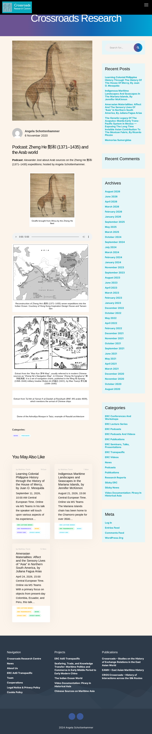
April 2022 (111, 323)
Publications (112, 472)
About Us (12, 668)
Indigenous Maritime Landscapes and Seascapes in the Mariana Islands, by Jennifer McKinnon (71, 481)
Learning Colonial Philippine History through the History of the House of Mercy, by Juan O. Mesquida (30, 481)
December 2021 (114, 333)
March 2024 (112, 252)
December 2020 (114, 373)
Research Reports (115, 477)
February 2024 (113, 257)
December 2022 (114, 307)
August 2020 (112, 389)
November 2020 (114, 378)
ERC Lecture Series (25, 525)
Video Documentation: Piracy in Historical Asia (123, 494)
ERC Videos (112, 457)
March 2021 (112, 368)
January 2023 (113, 302)
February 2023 (113, 297)
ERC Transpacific (24, 528)
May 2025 (111, 226)
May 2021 (110, 358)
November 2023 (114, 267)
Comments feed (114, 532)
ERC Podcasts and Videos (120, 434)
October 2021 (113, 343)
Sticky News (35, 532)
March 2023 (112, 292)
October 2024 (113, 236)
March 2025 (112, 231)
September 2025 (115, 221)
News (16, 435)
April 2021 (111, 363)
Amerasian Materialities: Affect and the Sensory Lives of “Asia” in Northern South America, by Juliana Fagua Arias (123, 108)
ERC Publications (115, 439)
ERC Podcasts (113, 429)
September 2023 (115, 272)
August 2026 (112, 191)
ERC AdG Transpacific (19, 672)
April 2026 (111, 201)
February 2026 (113, 211)
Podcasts (25, 435)
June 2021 (111, 353)
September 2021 (114, 348)
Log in (108, 522)
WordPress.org (114, 537)
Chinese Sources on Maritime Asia (74, 691)
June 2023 (111, 282)
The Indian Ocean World (68, 678)
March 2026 (112, 206)
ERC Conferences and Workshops (118, 417)
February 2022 (113, 328)
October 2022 (113, 313)
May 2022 (111, 318)
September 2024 (115, 242)
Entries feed (112, 527)
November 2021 (114, 338)
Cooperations (15, 682)
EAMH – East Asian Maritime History (123, 669)
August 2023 (112, 277)
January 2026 (113, 216)
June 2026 (111, 196)
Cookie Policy (15, 692)
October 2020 (113, 383)
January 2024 (113, 262)
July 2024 (111, 247)
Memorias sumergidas (118, 140)
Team (10, 677)
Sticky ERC (21, 532)
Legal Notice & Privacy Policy (23, 687)
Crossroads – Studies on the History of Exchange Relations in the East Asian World (123, 662)
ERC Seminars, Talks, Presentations (117, 446)
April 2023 (111, 287)
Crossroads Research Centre (24, 658)
